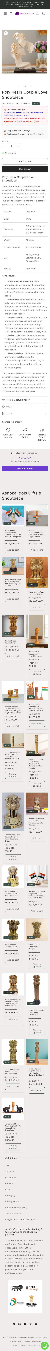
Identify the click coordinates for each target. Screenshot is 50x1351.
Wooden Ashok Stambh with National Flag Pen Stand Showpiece (36, 707)
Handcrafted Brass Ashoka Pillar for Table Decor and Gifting (12, 838)
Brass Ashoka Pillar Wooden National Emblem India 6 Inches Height (13, 1002)
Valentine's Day (33, 258)
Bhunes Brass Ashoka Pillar (10, 642)
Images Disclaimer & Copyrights (20, 1219)
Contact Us (10, 1177)
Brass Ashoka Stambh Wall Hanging (34, 947)
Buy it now (25, 169)
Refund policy (17, 1341)
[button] (5, 13)
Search (8, 1165)
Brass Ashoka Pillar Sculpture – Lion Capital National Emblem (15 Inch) (13, 755)
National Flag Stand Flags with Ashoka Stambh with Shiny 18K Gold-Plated (37, 895)
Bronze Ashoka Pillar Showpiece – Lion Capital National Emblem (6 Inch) (36, 1073)
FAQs (7, 1189)
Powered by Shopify (26, 1337)
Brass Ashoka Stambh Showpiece (13, 946)
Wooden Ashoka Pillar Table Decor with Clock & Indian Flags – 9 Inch (36, 534)
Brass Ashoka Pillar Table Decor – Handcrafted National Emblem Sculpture (36, 764)
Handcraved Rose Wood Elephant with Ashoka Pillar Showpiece (13, 1127)
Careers (9, 1183)
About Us (9, 1171)
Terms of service (18, 1345)
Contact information (33, 1341)
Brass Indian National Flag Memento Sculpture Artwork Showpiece (13, 534)
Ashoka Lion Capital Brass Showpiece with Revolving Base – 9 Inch (13, 582)
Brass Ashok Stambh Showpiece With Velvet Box (13, 894)
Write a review (25, 468)
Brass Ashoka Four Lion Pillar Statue (36, 593)
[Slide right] (31, 87)
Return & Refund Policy (16, 1207)
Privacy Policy (12, 1201)
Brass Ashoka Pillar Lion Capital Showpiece (36, 1012)
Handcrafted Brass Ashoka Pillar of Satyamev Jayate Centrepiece (36, 822)
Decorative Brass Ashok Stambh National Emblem (12, 1071)
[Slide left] (19, 87)
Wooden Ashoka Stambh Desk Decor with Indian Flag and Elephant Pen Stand (13, 710)
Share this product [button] (13, 422)
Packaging (10, 1195)
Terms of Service (13, 1213)
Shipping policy (34, 1345)
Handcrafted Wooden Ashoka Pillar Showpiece (35, 654)
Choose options (37, 672)
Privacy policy (41, 1337)
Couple (36, 190)
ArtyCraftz (13, 1337)
